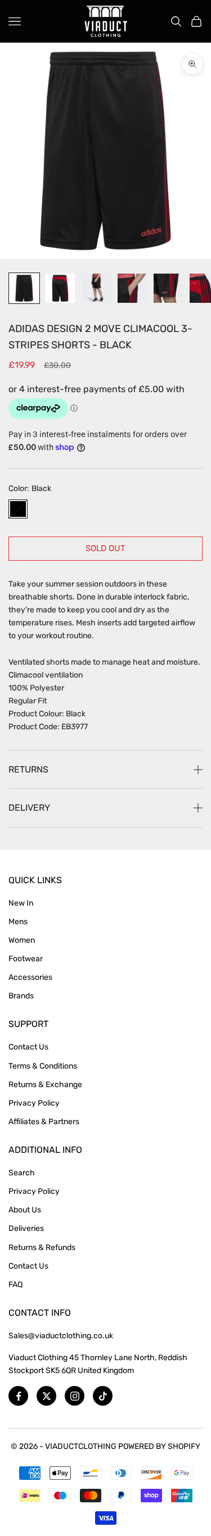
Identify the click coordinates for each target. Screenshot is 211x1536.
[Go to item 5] (168, 288)
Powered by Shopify (159, 1446)
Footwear (25, 959)
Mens (18, 921)
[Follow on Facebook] (18, 1396)
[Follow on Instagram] (74, 1396)
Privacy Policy (34, 1103)
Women (21, 940)
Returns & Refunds (41, 1247)
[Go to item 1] (24, 288)
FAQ (15, 1284)
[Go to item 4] (132, 288)
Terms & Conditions (42, 1066)
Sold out (105, 548)
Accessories (30, 977)
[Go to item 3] (96, 288)
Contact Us (28, 1047)
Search (21, 1173)
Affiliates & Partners (43, 1121)
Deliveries (26, 1228)
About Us (24, 1210)
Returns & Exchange (45, 1084)
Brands (21, 996)
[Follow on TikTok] (103, 1396)
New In (20, 903)
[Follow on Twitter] (46, 1396)
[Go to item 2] (60, 288)
